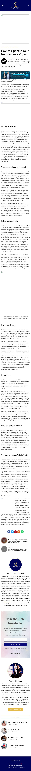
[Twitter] (12, 531)
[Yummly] (18, 531)
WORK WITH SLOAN (15, 709)
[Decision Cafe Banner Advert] (15, 78)
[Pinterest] (15, 531)
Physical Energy (14, 47)
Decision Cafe (7, 602)
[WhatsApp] (22, 531)
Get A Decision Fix (15, 760)
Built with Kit (16, 653)
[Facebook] (8, 531)
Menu (28, 5)
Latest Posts (5, 47)
